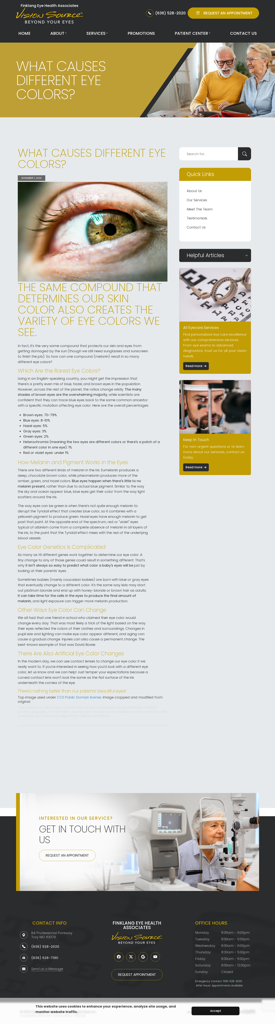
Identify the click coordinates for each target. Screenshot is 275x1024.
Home (24, 33)
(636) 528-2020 (45, 946)
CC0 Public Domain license (79, 697)
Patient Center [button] (191, 33)
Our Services (197, 200)
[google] (143, 957)
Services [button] (96, 33)
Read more (194, 366)
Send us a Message (47, 969)
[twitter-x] (131, 957)
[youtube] (155, 957)
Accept (215, 1011)
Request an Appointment (67, 855)
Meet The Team (200, 209)
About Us (194, 191)
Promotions (141, 33)
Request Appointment (137, 974)
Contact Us (243, 33)
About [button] (57, 33)
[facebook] (118, 957)
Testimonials (197, 218)
